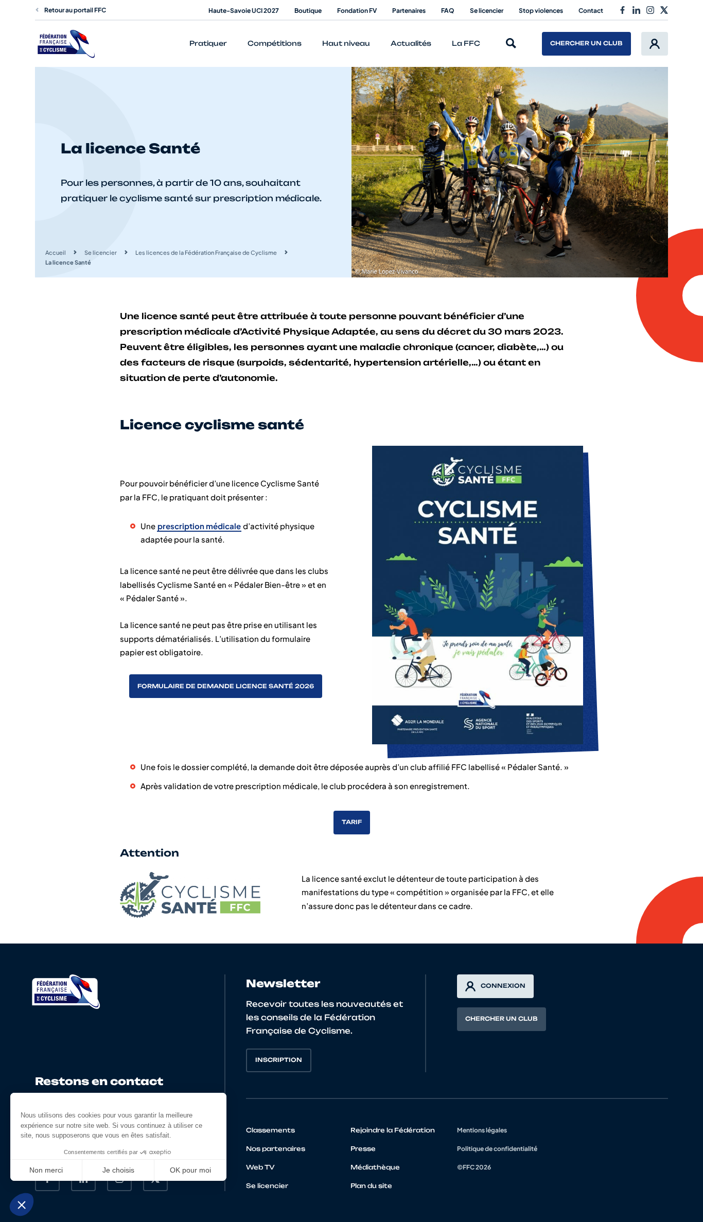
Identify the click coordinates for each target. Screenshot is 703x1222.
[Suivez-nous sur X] (664, 10)
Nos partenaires (275, 1149)
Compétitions (275, 43)
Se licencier (486, 10)
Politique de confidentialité (497, 1149)
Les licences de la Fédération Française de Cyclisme (206, 252)
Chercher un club (586, 43)
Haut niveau (346, 43)
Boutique (308, 10)
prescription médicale (199, 526)
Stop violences (541, 10)
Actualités (411, 43)
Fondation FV (357, 10)
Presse (363, 1149)
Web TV (260, 1167)
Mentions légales (482, 1130)
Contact (590, 10)
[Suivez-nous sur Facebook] (622, 10)
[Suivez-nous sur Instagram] (650, 10)
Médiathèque (375, 1167)
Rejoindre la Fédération (392, 1130)
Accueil (55, 252)
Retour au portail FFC (75, 10)
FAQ (447, 10)
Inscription (278, 1059)
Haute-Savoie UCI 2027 (243, 10)
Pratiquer (208, 43)
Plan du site (371, 1186)
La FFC (466, 43)
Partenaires (409, 10)
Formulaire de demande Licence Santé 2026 (225, 686)
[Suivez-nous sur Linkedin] (636, 10)
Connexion (503, 985)
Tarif (352, 822)
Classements (270, 1130)
